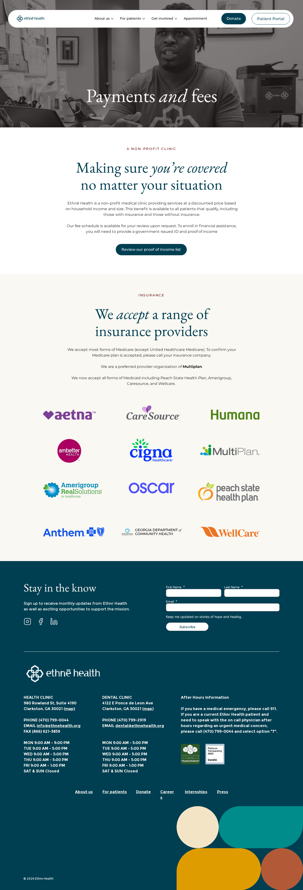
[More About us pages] (112, 18)
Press (222, 792)
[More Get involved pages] (176, 18)
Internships (196, 792)
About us (84, 792)
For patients (114, 792)
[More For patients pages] (144, 18)
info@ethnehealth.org (58, 726)
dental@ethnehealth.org (139, 726)
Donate (143, 792)
